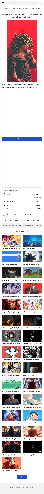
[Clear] (36, 3)
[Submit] (7, 3)
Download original (23, 139)
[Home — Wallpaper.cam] (2, 2)
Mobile (38, 205)
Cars (33, 8)
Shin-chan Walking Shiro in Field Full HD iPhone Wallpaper (11, 391)
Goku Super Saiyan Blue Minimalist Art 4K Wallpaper (11, 264)
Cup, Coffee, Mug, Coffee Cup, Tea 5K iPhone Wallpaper (32, 328)
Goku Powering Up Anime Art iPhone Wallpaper (32, 360)
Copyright (25, 487)
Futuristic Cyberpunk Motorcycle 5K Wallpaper (31, 249)
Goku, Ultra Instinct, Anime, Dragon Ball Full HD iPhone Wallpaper (32, 391)
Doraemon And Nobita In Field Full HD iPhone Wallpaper (32, 423)
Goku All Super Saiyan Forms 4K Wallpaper (32, 312)
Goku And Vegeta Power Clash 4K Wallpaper (11, 249)
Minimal (38, 8)
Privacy (17, 487)
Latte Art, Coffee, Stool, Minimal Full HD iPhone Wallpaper (9, 280)
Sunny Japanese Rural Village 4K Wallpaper (32, 280)
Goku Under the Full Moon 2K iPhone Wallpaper (32, 264)
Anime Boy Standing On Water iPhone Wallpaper (11, 439)
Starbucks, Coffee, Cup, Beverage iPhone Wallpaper (32, 375)
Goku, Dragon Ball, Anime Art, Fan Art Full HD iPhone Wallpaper (32, 439)
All (1, 8)
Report (32, 487)
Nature (14, 8)
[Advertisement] (22, 113)
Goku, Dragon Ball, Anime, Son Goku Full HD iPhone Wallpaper (11, 471)
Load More (22, 477)
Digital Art (7, 8)
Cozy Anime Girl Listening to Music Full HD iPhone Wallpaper (11, 344)
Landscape (20, 8)
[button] (8, 220)
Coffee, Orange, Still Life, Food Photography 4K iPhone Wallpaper (11, 328)
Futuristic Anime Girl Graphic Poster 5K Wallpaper (11, 375)
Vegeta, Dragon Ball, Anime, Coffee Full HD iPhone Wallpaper (32, 296)
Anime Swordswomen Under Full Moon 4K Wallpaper (11, 296)
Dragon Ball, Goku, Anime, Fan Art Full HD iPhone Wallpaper (11, 312)
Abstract (28, 8)
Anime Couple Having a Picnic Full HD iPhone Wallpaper (32, 407)
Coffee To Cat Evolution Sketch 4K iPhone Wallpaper (32, 344)
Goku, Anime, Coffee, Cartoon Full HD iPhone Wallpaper (11, 407)
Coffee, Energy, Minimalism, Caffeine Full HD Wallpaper (32, 455)
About (11, 487)
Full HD (38, 201)
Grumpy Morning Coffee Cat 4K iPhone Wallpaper (11, 360)
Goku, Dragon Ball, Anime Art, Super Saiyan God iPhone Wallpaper (11, 455)
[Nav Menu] (41, 2)
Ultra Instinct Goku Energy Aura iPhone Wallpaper (10, 423)
